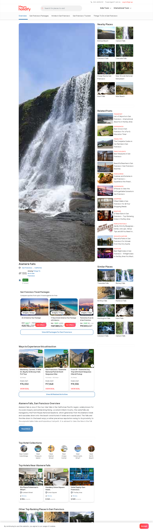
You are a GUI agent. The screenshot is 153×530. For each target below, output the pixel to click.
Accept (144, 526)
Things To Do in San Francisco (105, 16)
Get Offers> (41, 325)
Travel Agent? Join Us (112, 2)
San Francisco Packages (39, 16)
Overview (23, 16)
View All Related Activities (57, 394)
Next (91, 310)
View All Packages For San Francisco (57, 332)
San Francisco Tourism (82, 16)
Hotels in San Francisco (61, 16)
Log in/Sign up (127, 2)
